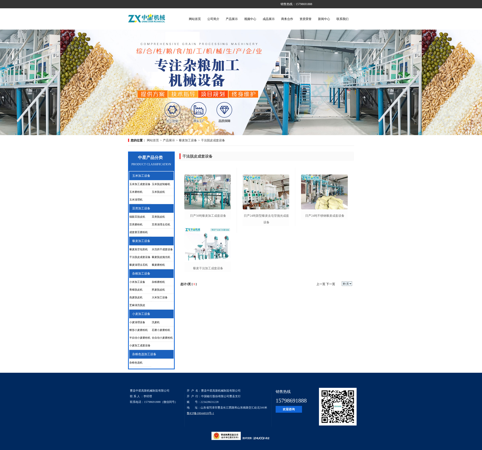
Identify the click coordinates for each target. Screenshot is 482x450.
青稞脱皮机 (136, 289)
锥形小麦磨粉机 (138, 330)
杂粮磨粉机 (158, 282)
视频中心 (250, 19)
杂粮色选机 (136, 362)
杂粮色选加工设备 (144, 354)
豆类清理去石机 (161, 224)
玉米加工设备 (141, 175)
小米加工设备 (137, 282)
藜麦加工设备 (188, 140)
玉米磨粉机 (136, 192)
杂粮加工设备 (141, 273)
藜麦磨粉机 (158, 264)
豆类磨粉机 (136, 224)
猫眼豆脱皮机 (137, 216)
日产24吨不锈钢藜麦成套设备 (324, 215)
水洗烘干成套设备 (162, 249)
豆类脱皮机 (158, 216)
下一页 (330, 284)
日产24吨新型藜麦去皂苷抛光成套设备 (266, 219)
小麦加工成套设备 (139, 345)
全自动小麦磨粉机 (162, 337)
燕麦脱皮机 (136, 297)
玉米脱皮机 (158, 192)
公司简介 (213, 19)
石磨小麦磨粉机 (161, 330)
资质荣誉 (306, 19)
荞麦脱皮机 (158, 289)
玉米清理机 (136, 199)
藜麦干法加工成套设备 (208, 268)
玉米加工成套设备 (139, 184)
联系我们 (342, 19)
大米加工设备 (160, 297)
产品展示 (232, 19)
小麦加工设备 (141, 313)
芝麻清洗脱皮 (137, 305)
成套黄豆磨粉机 (138, 232)
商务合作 (287, 19)
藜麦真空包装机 (138, 249)
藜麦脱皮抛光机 (161, 257)
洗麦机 (156, 322)
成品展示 (269, 19)
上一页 (320, 284)
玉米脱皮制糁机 (161, 184)
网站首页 (195, 19)
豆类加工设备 (141, 208)
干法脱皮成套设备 (213, 140)
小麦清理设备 (137, 322)
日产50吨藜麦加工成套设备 (208, 215)
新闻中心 (324, 19)
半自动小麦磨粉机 (139, 337)
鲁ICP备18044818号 (199, 413)
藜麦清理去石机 (138, 264)
